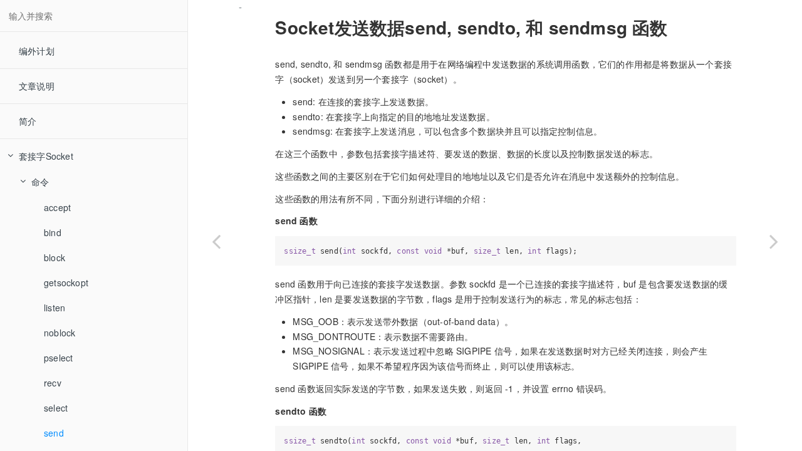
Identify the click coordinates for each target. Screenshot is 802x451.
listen (54, 307)
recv (52, 382)
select (56, 408)
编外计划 (37, 50)
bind (52, 232)
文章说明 (37, 86)
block (54, 257)
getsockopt (66, 282)
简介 (27, 121)
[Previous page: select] (216, 241)
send (54, 433)
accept (57, 207)
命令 (40, 181)
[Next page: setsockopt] (774, 241)
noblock (59, 332)
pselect (58, 357)
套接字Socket (46, 156)
